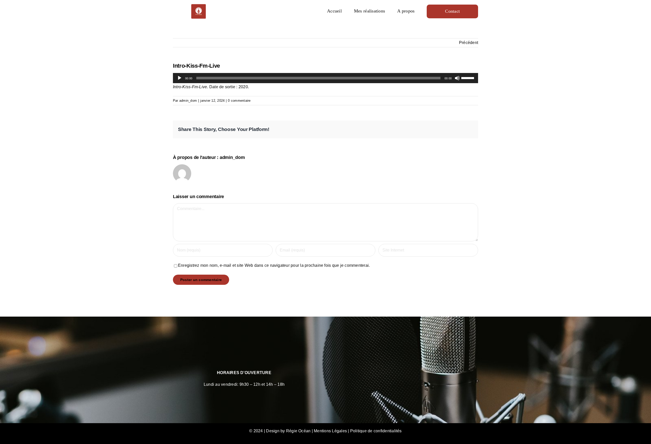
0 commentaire (239, 100)
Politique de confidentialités (376, 431)
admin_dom (188, 100)
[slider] (468, 77)
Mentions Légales (330, 431)
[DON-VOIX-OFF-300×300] (198, 6)
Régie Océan (298, 431)
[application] (325, 78)
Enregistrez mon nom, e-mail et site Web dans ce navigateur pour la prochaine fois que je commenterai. (274, 265)
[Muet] (457, 78)
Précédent (468, 42)
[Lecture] (179, 78)
